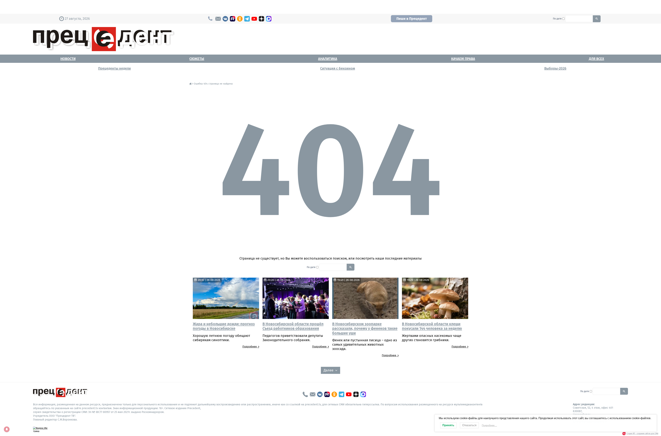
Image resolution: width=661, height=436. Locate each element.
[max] (268, 19)
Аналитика (327, 59)
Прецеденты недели (114, 68)
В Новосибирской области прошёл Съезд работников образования (293, 326)
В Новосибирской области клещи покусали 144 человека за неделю (432, 326)
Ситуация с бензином (337, 68)
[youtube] (254, 19)
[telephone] (305, 394)
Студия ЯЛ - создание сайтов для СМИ (642, 434)
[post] (218, 19)
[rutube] (232, 19)
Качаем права (463, 59)
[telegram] (247, 19)
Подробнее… (489, 425)
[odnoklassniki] (240, 19)
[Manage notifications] (6, 429)
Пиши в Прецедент (411, 19)
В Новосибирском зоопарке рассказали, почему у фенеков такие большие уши (364, 328)
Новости (68, 59)
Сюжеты (196, 59)
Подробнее (250, 346)
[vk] (225, 19)
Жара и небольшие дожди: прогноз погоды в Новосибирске (224, 326)
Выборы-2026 (555, 68)
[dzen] (261, 19)
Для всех (596, 59)
